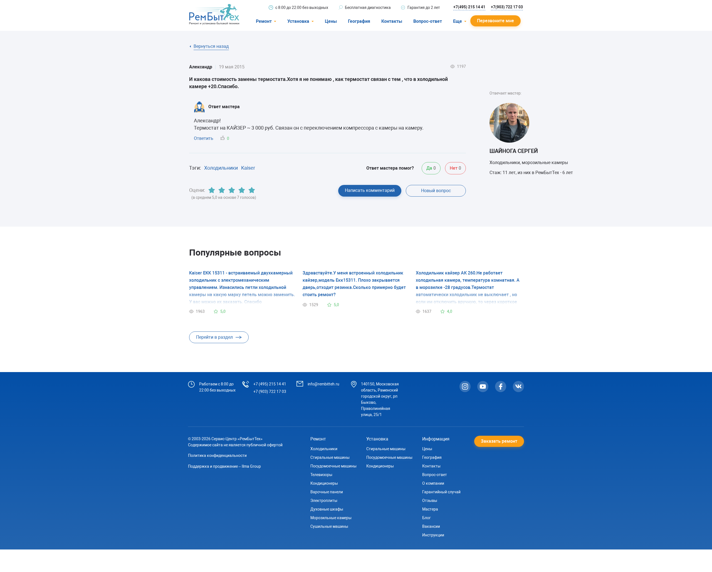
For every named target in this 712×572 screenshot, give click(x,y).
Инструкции (433, 535)
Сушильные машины (329, 526)
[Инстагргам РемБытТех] (465, 386)
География (359, 21)
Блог (426, 518)
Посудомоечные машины (333, 466)
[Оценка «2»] (221, 190)
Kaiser (248, 168)
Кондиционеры (324, 483)
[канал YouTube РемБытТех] (482, 386)
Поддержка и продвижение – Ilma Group (224, 466)
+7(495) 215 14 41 (469, 7)
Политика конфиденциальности (217, 455)
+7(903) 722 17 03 (507, 7)
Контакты (391, 21)
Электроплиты (323, 500)
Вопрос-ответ (427, 21)
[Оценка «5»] (251, 190)
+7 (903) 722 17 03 (269, 391)
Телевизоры (321, 474)
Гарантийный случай (441, 492)
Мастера (430, 509)
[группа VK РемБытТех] (518, 386)
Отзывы (429, 500)
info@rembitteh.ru (323, 384)
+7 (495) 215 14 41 (269, 384)
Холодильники (221, 168)
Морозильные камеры (331, 518)
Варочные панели (326, 492)
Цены (331, 21)
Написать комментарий (370, 190)
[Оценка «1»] (211, 190)
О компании (433, 483)
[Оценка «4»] (241, 190)
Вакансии (431, 526)
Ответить (203, 138)
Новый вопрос (436, 190)
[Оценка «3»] (231, 190)
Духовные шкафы (326, 509)
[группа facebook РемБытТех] (500, 386)
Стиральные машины (330, 457)
